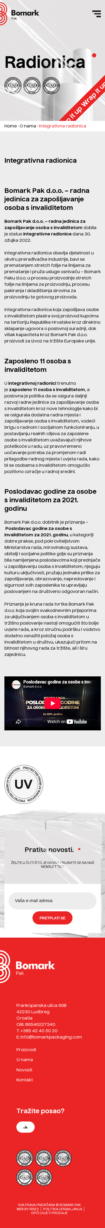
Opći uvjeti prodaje (49, 1213)
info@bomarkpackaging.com (51, 1037)
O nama (28, 125)
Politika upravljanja (62, 1209)
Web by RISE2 (28, 1209)
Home (10, 125)
